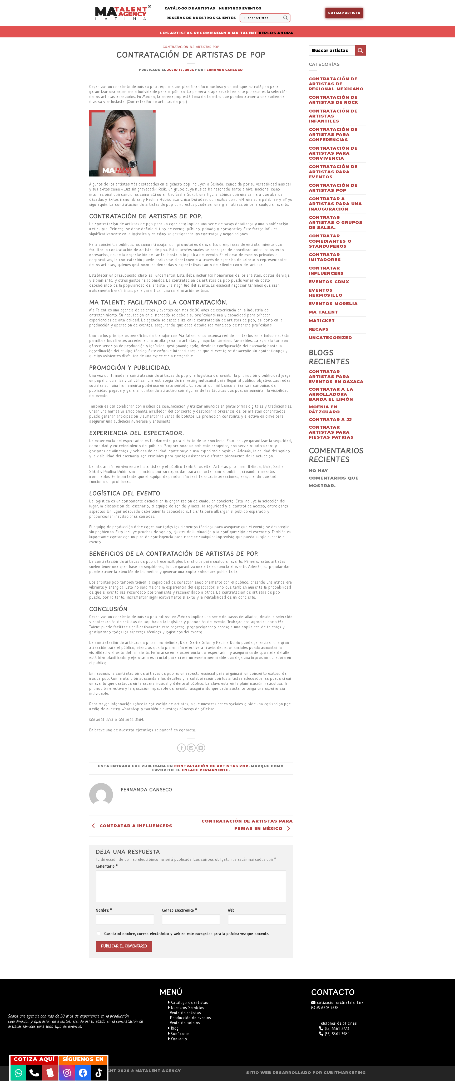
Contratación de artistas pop (191, 47)
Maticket (322, 320)
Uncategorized (330, 337)
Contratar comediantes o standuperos (330, 240)
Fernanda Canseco (223, 70)
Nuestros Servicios (187, 1008)
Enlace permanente (205, 770)
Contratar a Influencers (135, 825)
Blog (174, 1028)
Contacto (178, 1039)
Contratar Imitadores (325, 257)
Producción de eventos (190, 1018)
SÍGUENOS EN (83, 1059)
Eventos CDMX (329, 281)
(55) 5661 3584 (337, 1034)
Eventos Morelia (333, 303)
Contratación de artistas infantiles (333, 116)
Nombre (104, 911)
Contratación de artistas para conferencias (333, 134)
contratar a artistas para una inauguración (335, 203)
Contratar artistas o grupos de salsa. (336, 222)
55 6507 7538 (327, 1008)
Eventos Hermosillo (326, 293)
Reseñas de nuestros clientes (201, 18)
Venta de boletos (185, 1023)
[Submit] (285, 17)
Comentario (107, 867)
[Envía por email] (191, 748)
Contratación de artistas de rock (333, 100)
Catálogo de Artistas (190, 8)
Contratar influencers (326, 271)
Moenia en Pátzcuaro (324, 409)
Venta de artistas (185, 1013)
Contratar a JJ (330, 419)
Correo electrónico (179, 911)
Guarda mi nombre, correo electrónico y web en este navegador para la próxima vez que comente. (186, 934)
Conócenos (180, 1034)
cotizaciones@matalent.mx (340, 1003)
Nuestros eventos (240, 8)
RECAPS (319, 329)
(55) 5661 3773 (336, 1029)
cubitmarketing (345, 1072)
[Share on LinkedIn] (200, 748)
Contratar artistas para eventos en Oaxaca (336, 376)
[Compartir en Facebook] (181, 748)
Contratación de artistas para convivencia (333, 153)
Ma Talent (323, 312)
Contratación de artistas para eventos (333, 171)
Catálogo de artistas (189, 1003)
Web (231, 911)
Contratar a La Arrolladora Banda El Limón (331, 394)
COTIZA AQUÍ (34, 1059)
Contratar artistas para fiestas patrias (331, 432)
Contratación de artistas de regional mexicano (336, 83)
